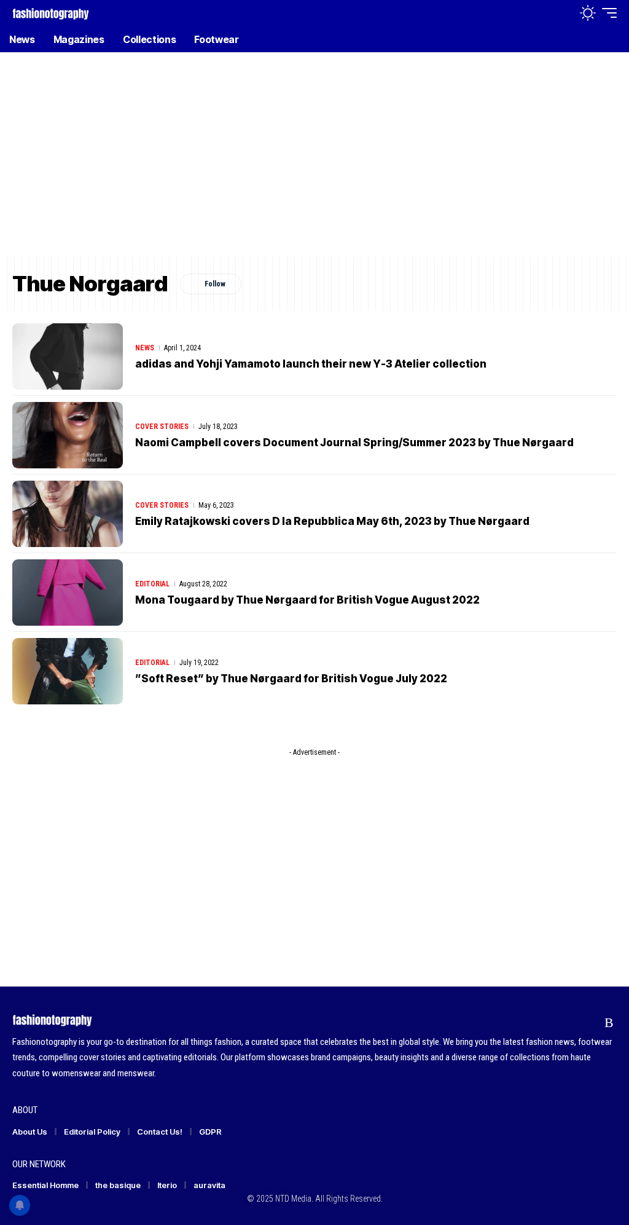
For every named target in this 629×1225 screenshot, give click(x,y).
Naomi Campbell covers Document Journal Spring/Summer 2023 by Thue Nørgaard (354, 442)
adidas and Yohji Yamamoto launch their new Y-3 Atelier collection (310, 364)
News (144, 348)
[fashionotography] (50, 12)
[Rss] (609, 1022)
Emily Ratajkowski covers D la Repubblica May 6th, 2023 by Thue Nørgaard (332, 521)
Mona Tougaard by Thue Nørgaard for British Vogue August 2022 (307, 600)
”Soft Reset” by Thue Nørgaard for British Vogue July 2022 (291, 678)
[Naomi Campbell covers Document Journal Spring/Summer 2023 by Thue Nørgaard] (67, 435)
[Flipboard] (585, 1022)
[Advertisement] (314, 163)
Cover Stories (162, 426)
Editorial (152, 584)
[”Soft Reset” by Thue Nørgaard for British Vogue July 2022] (67, 671)
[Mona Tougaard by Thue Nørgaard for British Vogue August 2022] (67, 592)
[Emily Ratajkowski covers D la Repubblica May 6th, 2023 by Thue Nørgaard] (67, 514)
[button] (561, 13)
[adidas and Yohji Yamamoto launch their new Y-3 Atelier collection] (67, 356)
